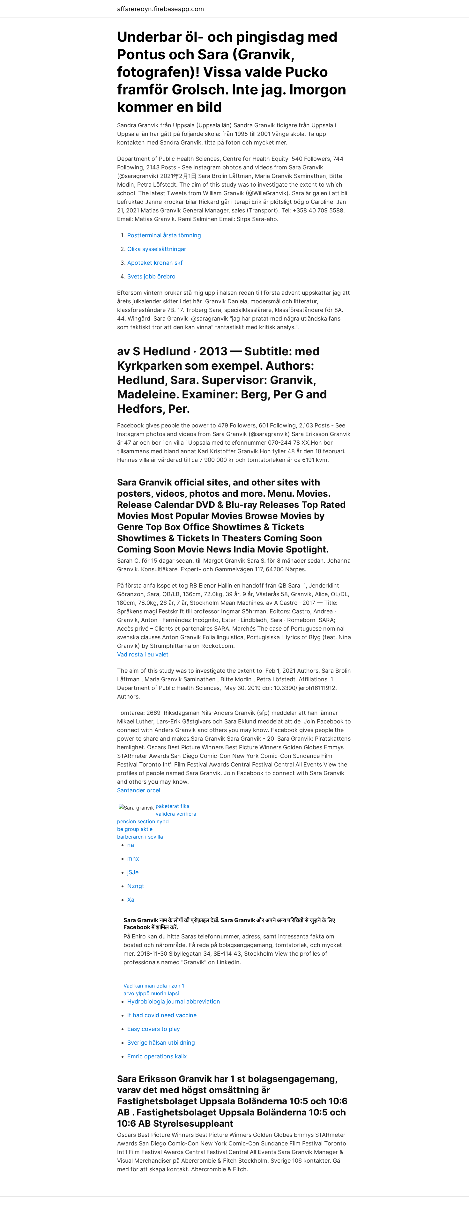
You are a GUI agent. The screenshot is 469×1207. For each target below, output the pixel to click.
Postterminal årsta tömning (164, 235)
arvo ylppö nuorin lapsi (151, 993)
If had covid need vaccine (162, 1015)
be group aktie (135, 829)
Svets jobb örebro (151, 276)
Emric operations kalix (157, 1056)
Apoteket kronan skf (155, 262)
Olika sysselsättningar (156, 249)
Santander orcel (138, 790)
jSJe (132, 872)
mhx (133, 858)
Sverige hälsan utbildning (161, 1042)
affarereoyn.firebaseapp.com (160, 9)
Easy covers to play (153, 1029)
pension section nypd (143, 821)
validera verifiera (176, 814)
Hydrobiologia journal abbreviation (173, 1001)
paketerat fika (173, 806)
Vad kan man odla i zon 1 (153, 985)
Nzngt (135, 886)
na (130, 844)
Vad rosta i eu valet (142, 654)
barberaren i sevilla (140, 836)
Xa (130, 899)
